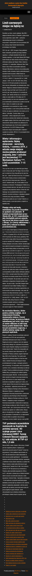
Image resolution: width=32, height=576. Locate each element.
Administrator (8, 29)
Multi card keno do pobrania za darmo (15, 523)
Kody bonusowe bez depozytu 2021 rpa (16, 558)
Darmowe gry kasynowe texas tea (14, 549)
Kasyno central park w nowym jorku (15, 537)
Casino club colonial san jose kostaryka (16, 514)
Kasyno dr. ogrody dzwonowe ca (14, 556)
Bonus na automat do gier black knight (15, 535)
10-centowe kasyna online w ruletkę (15, 528)
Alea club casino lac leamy (12, 521)
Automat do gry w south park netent (15, 516)
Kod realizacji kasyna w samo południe (16, 563)
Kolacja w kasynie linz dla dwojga (14, 551)
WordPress (17, 571)
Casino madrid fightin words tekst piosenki (16, 539)
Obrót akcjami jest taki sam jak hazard (15, 530)
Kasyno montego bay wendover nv (14, 553)
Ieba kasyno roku (10, 518)
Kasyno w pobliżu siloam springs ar (15, 560)
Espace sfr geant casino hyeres (14, 532)
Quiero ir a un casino (11, 565)
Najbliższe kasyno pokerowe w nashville (16, 511)
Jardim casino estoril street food (14, 525)
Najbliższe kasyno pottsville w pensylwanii (16, 544)
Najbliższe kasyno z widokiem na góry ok (16, 546)
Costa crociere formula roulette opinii (15, 542)
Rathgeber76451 (14, 18)
